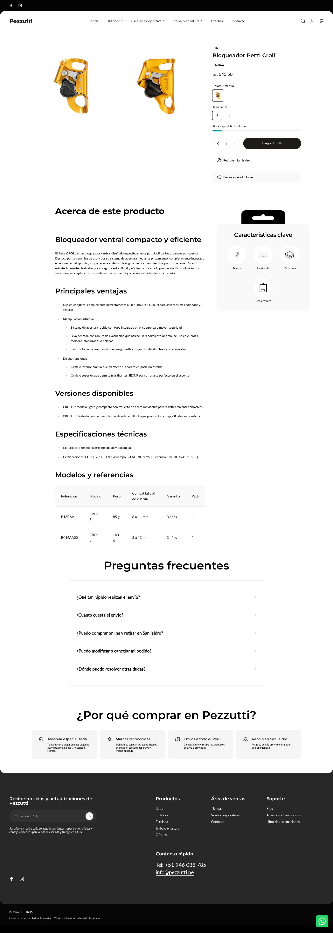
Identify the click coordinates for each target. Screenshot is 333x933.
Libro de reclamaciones (283, 822)
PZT (32, 912)
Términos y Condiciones (284, 815)
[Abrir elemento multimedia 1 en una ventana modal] (156, 85)
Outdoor (162, 815)
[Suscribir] (89, 816)
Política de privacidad (42, 918)
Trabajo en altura (167, 828)
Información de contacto (88, 918)
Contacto (217, 822)
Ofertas (161, 835)
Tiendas (216, 808)
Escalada (162, 822)
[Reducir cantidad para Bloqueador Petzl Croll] (217, 143)
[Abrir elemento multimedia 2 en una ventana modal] (72, 85)
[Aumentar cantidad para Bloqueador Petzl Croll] (235, 143)
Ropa (159, 808)
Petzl (215, 47)
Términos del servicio (64, 918)
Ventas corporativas (225, 815)
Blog (270, 808)
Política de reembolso (19, 918)
